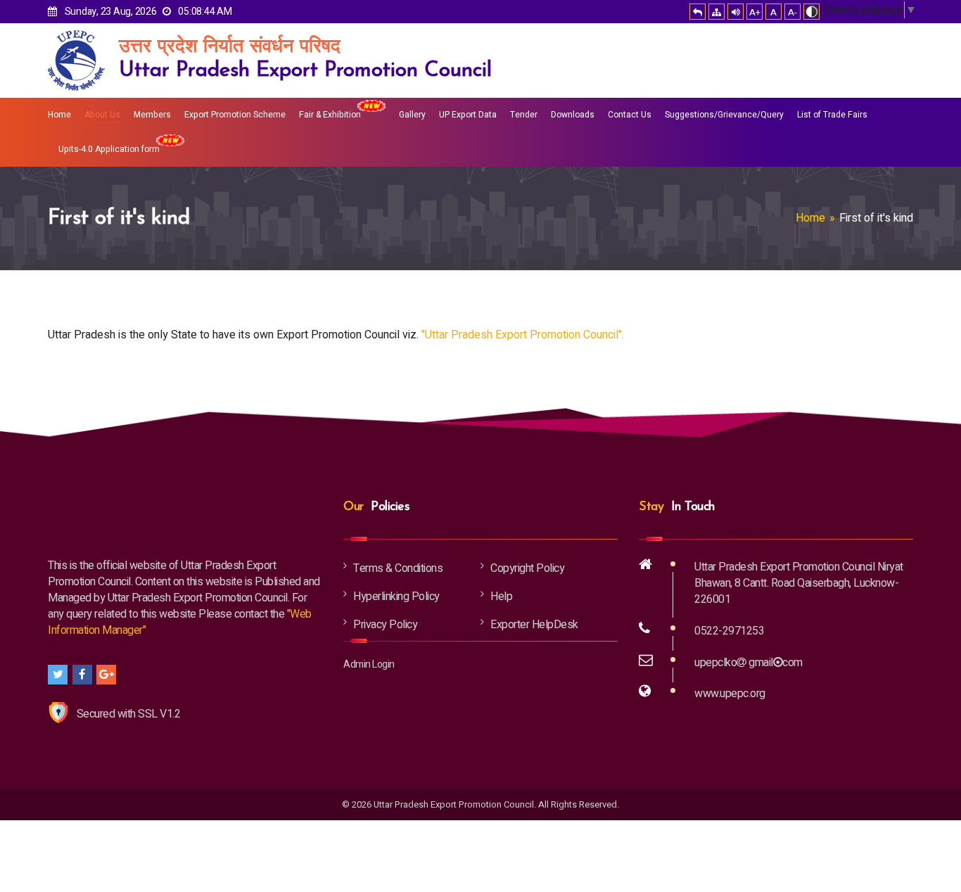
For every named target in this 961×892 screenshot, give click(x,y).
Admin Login (369, 664)
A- (792, 12)
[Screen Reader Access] (735, 12)
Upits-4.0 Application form (109, 149)
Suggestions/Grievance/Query (724, 114)
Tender (523, 114)
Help (501, 596)
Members (152, 114)
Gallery (412, 114)
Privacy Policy (385, 624)
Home (59, 114)
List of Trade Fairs (832, 114)
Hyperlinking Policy (396, 596)
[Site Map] (716, 12)
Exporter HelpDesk (534, 624)
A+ (754, 12)
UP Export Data (468, 114)
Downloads (572, 114)
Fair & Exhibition (330, 114)
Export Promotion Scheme (235, 114)
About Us (102, 114)
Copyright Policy (527, 568)
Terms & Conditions (398, 568)
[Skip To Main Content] (697, 12)
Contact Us (629, 114)
